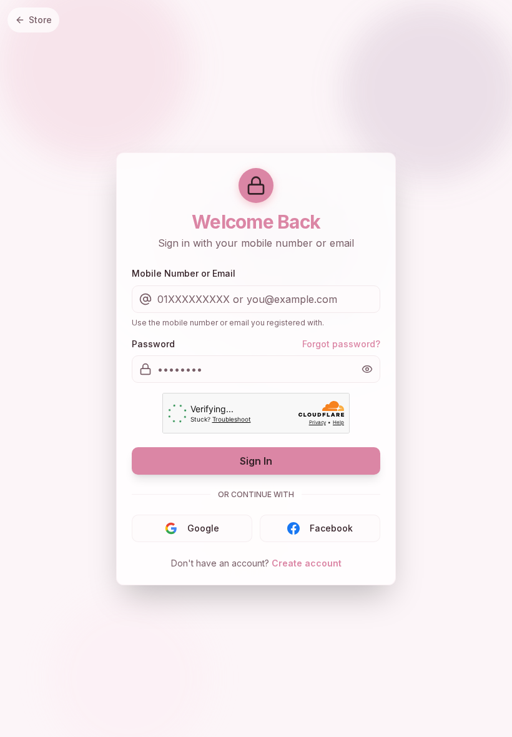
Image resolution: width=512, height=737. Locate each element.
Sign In (256, 461)
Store (40, 19)
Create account (307, 563)
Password (153, 344)
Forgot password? (341, 344)
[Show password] (367, 369)
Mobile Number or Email (183, 273)
